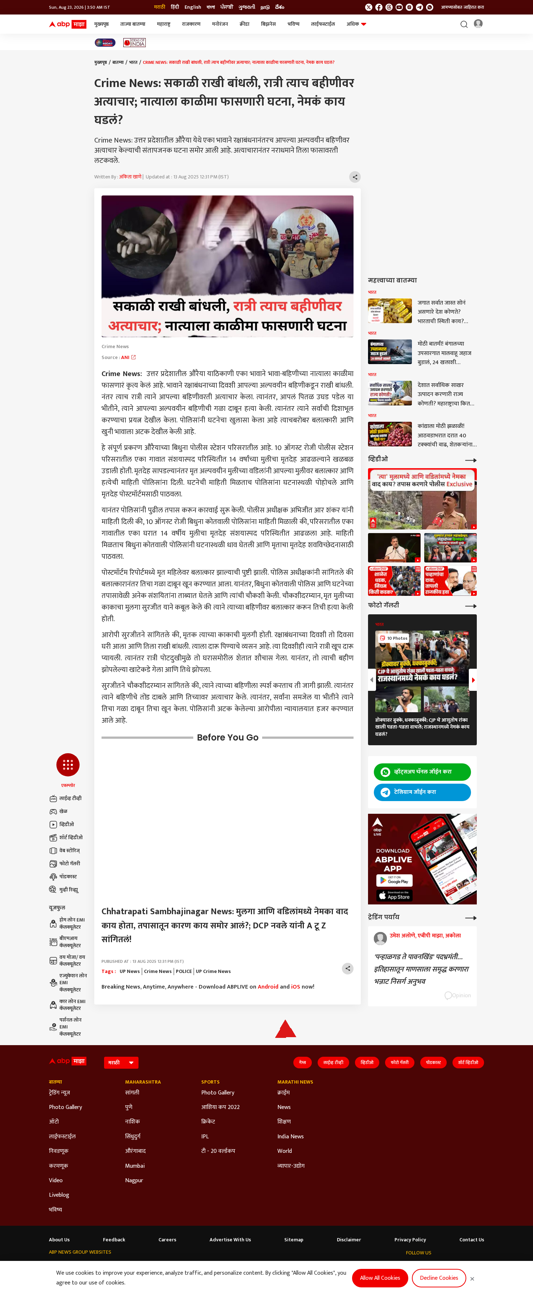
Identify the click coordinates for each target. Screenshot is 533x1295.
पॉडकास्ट (68, 877)
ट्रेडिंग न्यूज (59, 1093)
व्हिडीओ (66, 824)
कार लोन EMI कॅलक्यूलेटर (72, 1005)
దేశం (279, 7)
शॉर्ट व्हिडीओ (71, 837)
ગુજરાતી (247, 7)
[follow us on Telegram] (419, 7)
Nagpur (134, 1181)
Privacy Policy (410, 1239)
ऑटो (54, 1122)
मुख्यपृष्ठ (101, 24)
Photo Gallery (65, 1108)
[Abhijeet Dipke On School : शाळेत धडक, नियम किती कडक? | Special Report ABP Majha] (394, 581)
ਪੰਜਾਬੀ (226, 7)
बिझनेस (268, 24)
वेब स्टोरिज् (69, 850)
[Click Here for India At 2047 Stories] (105, 42)
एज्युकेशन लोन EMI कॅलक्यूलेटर (73, 983)
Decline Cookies (439, 1278)
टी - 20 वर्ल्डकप (218, 1151)
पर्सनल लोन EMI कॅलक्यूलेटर (70, 1027)
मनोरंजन (220, 24)
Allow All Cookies (380, 1278)
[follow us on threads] (389, 7)
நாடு (265, 7)
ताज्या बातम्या (132, 24)
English (193, 7)
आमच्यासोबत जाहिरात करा (462, 7)
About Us (59, 1239)
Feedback (114, 1239)
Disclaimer (349, 1239)
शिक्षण (284, 1122)
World (284, 1151)
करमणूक (58, 1166)
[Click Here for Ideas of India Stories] (134, 42)
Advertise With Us (230, 1239)
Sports (210, 1082)
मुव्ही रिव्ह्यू (68, 890)
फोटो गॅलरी (69, 863)
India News (290, 1137)
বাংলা (211, 7)
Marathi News (295, 1082)
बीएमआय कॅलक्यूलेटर (70, 942)
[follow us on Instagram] (409, 7)
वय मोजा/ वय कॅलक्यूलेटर (72, 961)
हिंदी (175, 7)
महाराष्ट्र (163, 24)
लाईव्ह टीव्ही (70, 798)
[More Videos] (471, 459)
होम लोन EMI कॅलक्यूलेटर (72, 923)
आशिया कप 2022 (220, 1108)
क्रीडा (244, 24)
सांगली (132, 1093)
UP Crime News (213, 971)
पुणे (128, 1108)
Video (56, 1181)
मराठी (159, 7)
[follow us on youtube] (399, 7)
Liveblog (59, 1195)
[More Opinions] (471, 917)
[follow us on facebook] (379, 7)
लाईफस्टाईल (323, 24)
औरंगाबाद (135, 1151)
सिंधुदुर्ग (132, 1137)
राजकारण (191, 24)
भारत (133, 62)
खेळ (63, 811)
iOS (295, 987)
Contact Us (471, 1239)
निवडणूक (59, 1151)
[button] (68, 771)
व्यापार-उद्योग (291, 1166)
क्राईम (283, 1093)
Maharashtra (143, 1082)
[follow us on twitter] (368, 7)
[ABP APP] (394, 880)
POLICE (184, 971)
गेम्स (302, 1062)
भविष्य (293, 24)
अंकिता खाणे (130, 177)
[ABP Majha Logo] (68, 24)
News (284, 1108)
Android (268, 987)
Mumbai (135, 1166)
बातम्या (118, 62)
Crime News (158, 971)
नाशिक (132, 1122)
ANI (126, 357)
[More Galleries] (471, 605)
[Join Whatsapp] (429, 7)
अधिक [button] (353, 24)
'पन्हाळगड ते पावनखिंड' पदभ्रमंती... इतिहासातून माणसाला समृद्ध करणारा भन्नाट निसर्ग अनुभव (421, 969)
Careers (167, 1239)
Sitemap (293, 1239)
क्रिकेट (208, 1122)
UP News (130, 971)
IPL (205, 1137)
